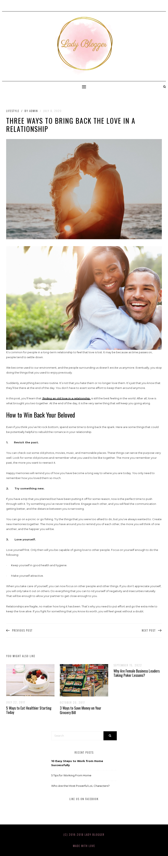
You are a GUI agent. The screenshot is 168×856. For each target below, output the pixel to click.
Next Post (149, 630)
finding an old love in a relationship (66, 398)
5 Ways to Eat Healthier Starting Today (28, 710)
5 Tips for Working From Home (71, 775)
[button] (84, 86)
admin (33, 111)
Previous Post (22, 630)
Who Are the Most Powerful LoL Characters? (80, 785)
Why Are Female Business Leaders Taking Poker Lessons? (137, 673)
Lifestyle (12, 111)
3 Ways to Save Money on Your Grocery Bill (80, 710)
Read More (27, 680)
